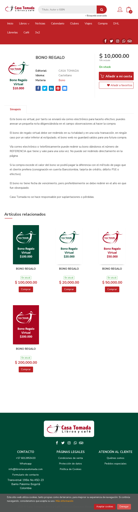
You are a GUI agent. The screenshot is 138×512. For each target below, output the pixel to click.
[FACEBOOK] (105, 41)
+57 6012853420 (25, 458)
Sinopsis (15, 109)
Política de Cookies (70, 469)
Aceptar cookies (104, 506)
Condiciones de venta (70, 458)
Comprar (26, 289)
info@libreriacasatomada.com (26, 469)
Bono (62, 80)
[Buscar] (102, 10)
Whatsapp (26, 463)
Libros (23, 23)
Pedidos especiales (115, 463)
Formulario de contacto (25, 474)
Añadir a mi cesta (118, 76)
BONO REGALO (26, 269)
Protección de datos (70, 463)
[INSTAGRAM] (117, 41)
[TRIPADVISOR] (129, 41)
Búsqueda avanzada (96, 16)
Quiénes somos (115, 458)
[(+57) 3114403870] (123, 41)
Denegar (124, 506)
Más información (64, 501)
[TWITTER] (111, 41)
